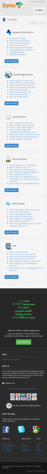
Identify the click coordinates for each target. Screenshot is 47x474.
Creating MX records (16, 52)
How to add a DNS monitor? (19, 212)
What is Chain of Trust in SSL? (20, 167)
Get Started (23, 342)
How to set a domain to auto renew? (22, 87)
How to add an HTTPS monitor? (21, 217)
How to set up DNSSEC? (18, 45)
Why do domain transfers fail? (20, 92)
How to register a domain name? (21, 81)
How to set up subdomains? (19, 41)
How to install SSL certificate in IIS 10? (23, 177)
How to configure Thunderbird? (20, 139)
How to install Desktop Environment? (23, 256)
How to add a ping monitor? (19, 221)
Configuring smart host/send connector (23, 137)
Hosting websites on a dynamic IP (21, 50)
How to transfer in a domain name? (22, 83)
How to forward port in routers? (21, 48)
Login (43, 2)
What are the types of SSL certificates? (23, 165)
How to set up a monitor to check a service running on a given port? (25, 224)
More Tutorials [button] (11, 61)
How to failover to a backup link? (21, 219)
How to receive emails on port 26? (21, 125)
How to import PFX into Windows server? (24, 183)
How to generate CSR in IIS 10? (20, 174)
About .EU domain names (18, 97)
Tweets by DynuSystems (11, 359)
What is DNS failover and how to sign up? (24, 210)
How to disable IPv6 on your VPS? (21, 259)
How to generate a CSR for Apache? (22, 170)
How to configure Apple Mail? (20, 130)
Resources (34, 23)
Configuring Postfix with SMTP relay (22, 132)
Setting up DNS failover (17, 54)
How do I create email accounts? (21, 127)
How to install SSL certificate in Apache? (24, 172)
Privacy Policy (23, 389)
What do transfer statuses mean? (21, 85)
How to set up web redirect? (19, 43)
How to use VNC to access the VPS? (22, 254)
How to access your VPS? (18, 252)
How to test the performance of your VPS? (25, 261)
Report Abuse (34, 389)
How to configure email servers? (21, 123)
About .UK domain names (18, 94)
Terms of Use (12, 389)
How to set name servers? (19, 90)
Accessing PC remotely (17, 38)
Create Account (35, 2)
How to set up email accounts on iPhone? (24, 134)
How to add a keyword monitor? (21, 214)
